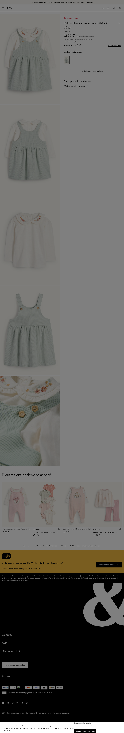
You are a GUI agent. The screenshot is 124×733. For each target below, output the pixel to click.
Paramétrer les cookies (83, 723)
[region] (62, 727)
